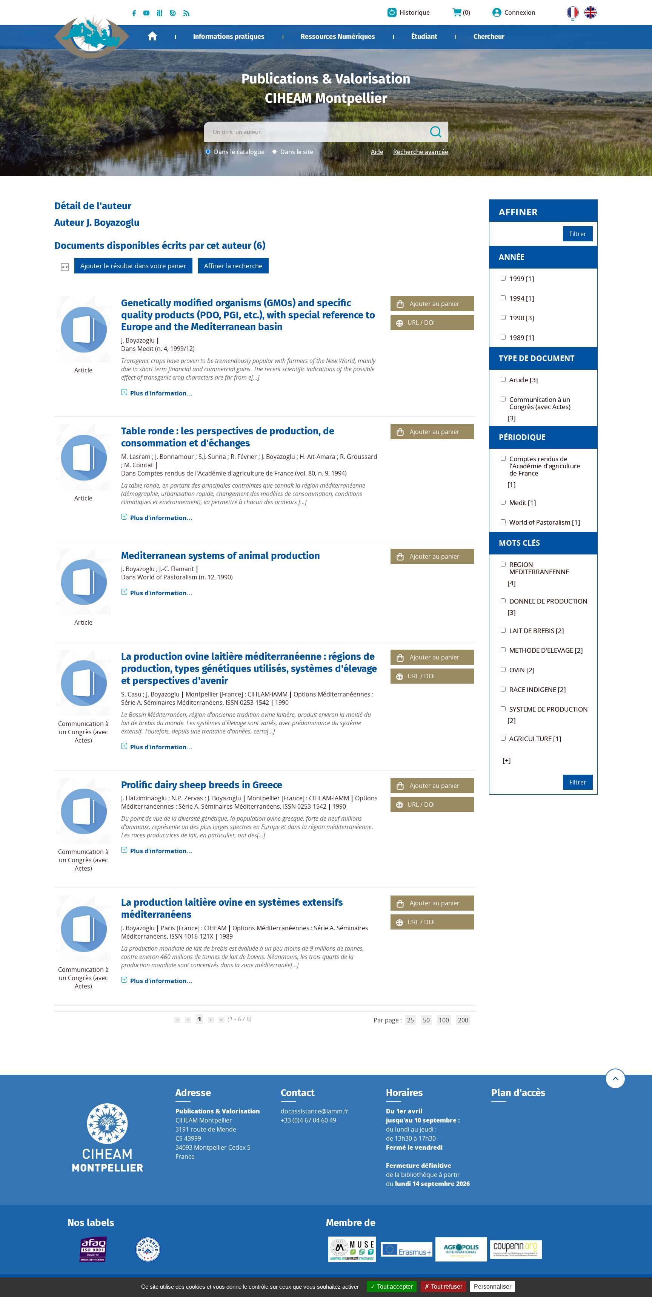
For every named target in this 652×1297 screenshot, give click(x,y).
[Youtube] (146, 12)
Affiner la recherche (233, 265)
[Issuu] (173, 12)
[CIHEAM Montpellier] (107, 1137)
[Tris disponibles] (65, 266)
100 (444, 1020)
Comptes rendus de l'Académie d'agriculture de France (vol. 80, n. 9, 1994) (242, 473)
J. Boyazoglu (138, 340)
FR (570, 11)
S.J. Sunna (212, 456)
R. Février (244, 456)
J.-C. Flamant (176, 569)
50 (426, 1020)
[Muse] (352, 1249)
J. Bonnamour (174, 456)
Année (511, 257)
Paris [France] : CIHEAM (193, 928)
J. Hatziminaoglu (144, 798)
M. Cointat (138, 465)
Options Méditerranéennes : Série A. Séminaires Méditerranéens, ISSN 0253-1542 (247, 698)
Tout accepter (394, 1286)
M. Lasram (136, 456)
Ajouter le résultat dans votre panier (133, 265)
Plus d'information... (161, 393)
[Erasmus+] (406, 1249)
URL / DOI (421, 322)
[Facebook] (134, 12)
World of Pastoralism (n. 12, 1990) (185, 577)
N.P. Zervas (187, 798)
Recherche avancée (420, 152)
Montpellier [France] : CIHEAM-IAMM (237, 694)
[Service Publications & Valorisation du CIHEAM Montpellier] (91, 32)
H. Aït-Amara (317, 456)
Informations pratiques (228, 36)
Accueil (152, 36)
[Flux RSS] (186, 12)
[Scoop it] (159, 12)
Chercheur (489, 36)
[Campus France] (148, 1249)
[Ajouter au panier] (400, 304)
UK (588, 11)
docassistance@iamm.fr (315, 1111)
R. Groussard (358, 456)
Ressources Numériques (338, 36)
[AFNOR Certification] (93, 1249)
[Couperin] (516, 1249)
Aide (377, 152)
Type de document (537, 358)
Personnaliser (492, 1286)
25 (410, 1020)
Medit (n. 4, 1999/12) (166, 348)
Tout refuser (445, 1286)
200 (463, 1020)
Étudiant (424, 36)
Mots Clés (519, 543)
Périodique (522, 437)
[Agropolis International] (461, 1249)
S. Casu (131, 694)
